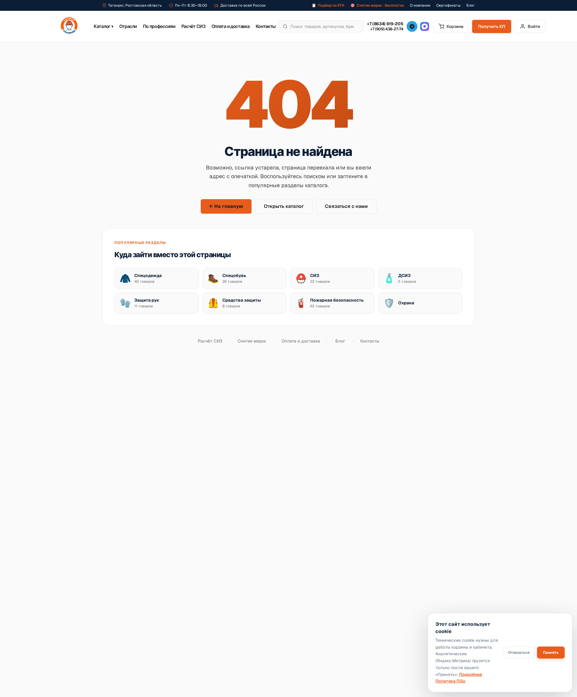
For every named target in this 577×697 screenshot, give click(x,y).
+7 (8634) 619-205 (385, 23)
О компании (420, 5)
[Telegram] (412, 26)
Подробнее (470, 674)
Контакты (266, 26)
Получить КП (491, 26)
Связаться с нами (346, 206)
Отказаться (519, 652)
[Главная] (69, 26)
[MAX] (424, 26)
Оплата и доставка (231, 26)
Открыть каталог (284, 206)
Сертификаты (448, 5)
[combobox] (321, 26)
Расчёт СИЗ (194, 26)
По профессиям (159, 26)
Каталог (103, 26)
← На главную (226, 206)
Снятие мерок (252, 341)
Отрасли (128, 26)
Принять (551, 652)
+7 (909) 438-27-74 (386, 29)
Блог (470, 5)
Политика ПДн (450, 681)
